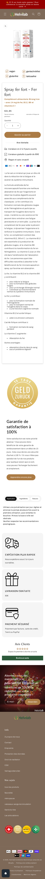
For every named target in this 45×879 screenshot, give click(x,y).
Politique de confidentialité (24, 867)
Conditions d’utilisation (14, 871)
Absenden (32, 702)
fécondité (9, 793)
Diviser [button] (10, 356)
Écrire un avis (22, 658)
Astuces (35, 499)
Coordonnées (16, 874)
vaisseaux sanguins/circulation (18, 804)
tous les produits (12, 787)
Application (11, 499)
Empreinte (9, 748)
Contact (8, 743)
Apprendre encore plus (21, 477)
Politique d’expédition (33, 871)
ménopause (10, 798)
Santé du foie (10, 810)
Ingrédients (24, 499)
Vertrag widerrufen (12, 771)
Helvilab (12, 860)
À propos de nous (12, 737)
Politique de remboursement (26, 863)
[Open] (6, 873)
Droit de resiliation (12, 760)
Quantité (7, 120)
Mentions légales (30, 874)
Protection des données (15, 754)
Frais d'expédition (20, 114)
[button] (5, 14)
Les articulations (12, 815)
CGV (7, 765)
